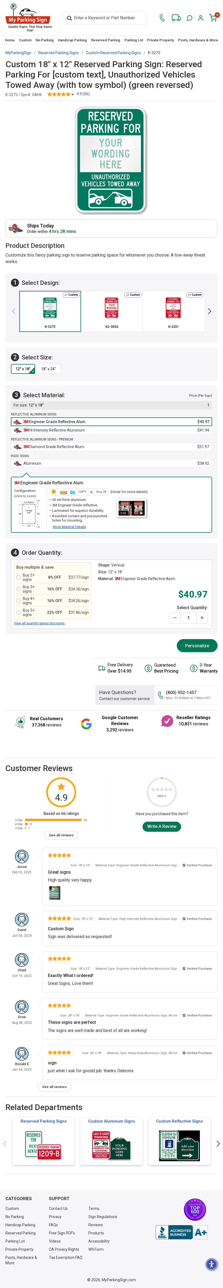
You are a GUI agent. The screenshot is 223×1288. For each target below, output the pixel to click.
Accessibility (99, 1241)
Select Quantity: (192, 607)
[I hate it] (153, 790)
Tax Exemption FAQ (65, 1257)
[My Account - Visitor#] (200, 18)
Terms (94, 1208)
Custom (25, 40)
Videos (55, 1241)
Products (96, 1233)
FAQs (53, 1225)
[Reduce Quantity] (174, 617)
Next (218, 1144)
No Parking (45, 40)
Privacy (55, 1217)
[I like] (166, 790)
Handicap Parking (72, 40)
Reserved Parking (105, 40)
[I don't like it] (157, 790)
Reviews (95, 1225)
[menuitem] (10, 40)
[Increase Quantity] (202, 617)
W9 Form (96, 1249)
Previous (5, 1144)
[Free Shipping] (176, 17)
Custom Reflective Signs (179, 1121)
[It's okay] (162, 790)
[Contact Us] (162, 17)
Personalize (197, 645)
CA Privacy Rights (64, 1249)
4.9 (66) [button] (83, 94)
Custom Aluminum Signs (111, 1121)
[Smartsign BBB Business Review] (182, 1232)
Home (10, 40)
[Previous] (16, 311)
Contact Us (58, 1208)
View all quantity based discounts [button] (39, 623)
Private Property (160, 40)
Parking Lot (134, 40)
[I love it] (170, 790)
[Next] (207, 311)
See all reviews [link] (61, 835)
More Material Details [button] (69, 527)
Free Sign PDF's (62, 1233)
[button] (189, 18)
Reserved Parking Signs (44, 1121)
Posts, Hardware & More (198, 40)
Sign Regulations (102, 1217)
